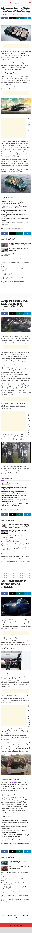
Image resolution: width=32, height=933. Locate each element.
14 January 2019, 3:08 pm (16, 310)
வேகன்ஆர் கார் (13, 800)
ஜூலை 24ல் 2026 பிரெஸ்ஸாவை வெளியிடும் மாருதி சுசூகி (15, 262)
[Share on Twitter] (12, 18)
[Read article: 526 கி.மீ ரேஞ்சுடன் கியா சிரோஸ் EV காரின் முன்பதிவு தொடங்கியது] (4, 868)
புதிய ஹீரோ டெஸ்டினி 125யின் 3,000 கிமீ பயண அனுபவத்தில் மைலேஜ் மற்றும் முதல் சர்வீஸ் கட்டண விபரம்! (19, 526)
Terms (15, 917)
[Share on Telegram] (27, 18)
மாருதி (14, 782)
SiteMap (10, 915)
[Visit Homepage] (14, 2)
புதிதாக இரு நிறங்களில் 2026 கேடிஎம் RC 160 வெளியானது (15, 556)
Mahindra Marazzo (17, 228)
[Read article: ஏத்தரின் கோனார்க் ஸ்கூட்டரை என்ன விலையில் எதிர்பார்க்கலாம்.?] (4, 532)
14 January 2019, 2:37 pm (16, 590)
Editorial (22, 915)
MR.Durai (5, 14)
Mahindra (7, 228)
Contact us (15, 915)
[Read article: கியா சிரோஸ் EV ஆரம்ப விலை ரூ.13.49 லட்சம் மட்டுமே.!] (4, 250)
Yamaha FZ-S (14, 509)
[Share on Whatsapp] (20, 18)
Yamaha (7, 509)
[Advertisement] (16, 46)
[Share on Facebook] (4, 18)
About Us (4, 915)
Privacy (27, 915)
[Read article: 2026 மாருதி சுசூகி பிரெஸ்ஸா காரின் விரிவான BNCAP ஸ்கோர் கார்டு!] (4, 863)
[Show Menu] (30, 2)
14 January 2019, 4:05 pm (16, 14)
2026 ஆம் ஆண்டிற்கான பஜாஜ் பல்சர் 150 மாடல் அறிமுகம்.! (15, 558)
